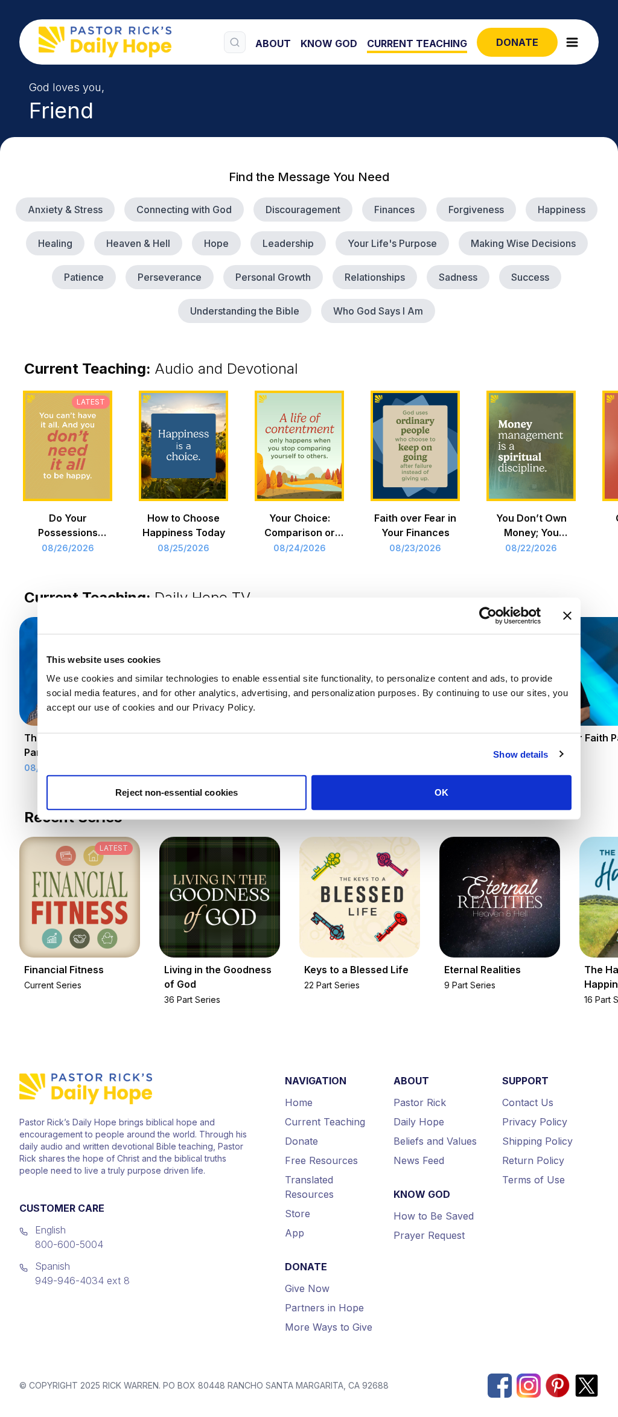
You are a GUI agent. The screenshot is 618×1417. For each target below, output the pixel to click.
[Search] (235, 42)
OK (441, 792)
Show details (520, 754)
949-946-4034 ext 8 (82, 1281)
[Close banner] (567, 615)
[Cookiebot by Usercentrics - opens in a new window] (488, 615)
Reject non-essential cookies (176, 792)
